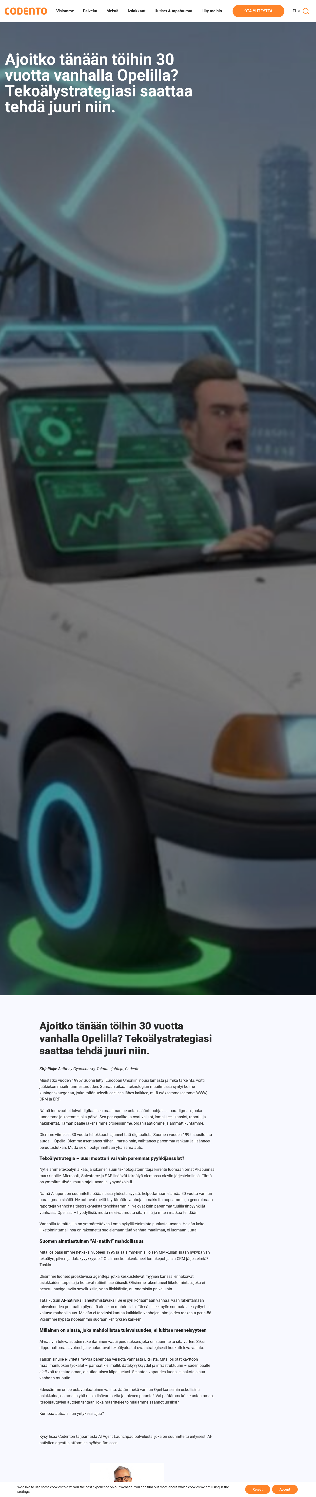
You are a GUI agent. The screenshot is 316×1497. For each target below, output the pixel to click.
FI (294, 11)
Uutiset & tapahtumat (173, 11)
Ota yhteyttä (258, 11)
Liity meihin (211, 11)
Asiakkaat (136, 11)
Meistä (112, 11)
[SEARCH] (306, 11)
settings (23, 1492)
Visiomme (65, 11)
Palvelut (90, 11)
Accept (284, 1489)
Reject (258, 1489)
